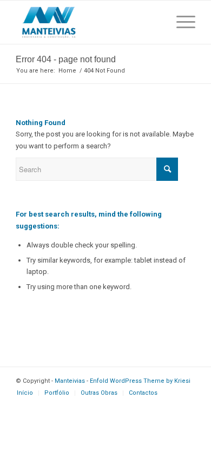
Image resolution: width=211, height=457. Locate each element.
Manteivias (70, 380)
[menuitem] (24, 393)
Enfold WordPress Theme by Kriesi (140, 380)
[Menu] (180, 22)
